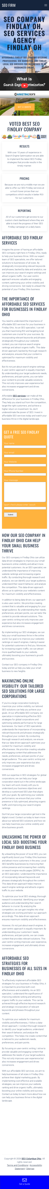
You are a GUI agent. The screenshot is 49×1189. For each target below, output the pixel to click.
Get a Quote (24, 106)
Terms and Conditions (17, 1165)
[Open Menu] (45, 5)
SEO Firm (9, 5)
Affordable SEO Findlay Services (22, 240)
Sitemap (30, 1168)
